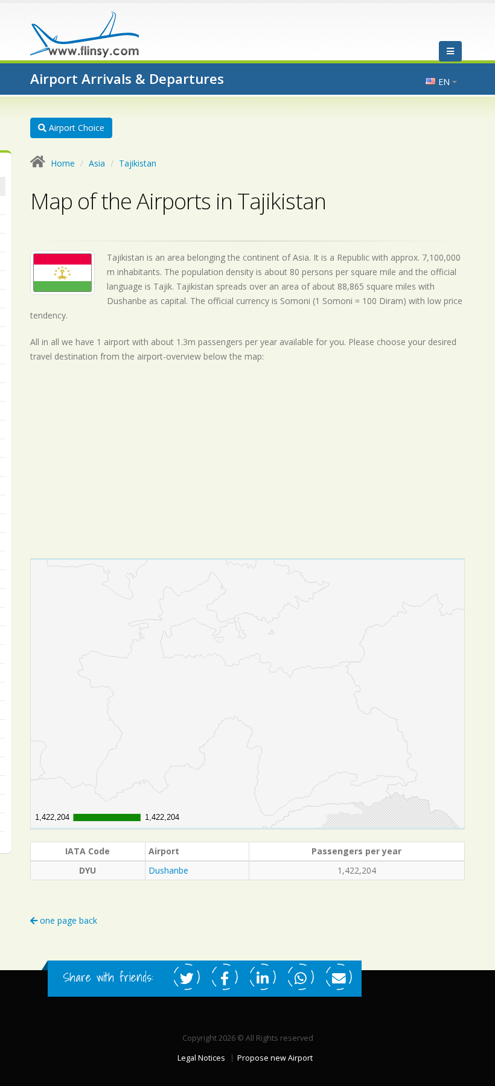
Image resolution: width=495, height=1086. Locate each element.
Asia (97, 163)
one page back (67, 920)
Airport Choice (75, 127)
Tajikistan (137, 163)
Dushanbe (168, 870)
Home (63, 163)
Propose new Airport (275, 1058)
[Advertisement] (247, 460)
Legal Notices (201, 1058)
